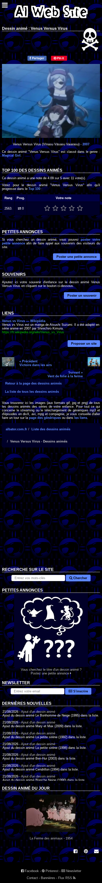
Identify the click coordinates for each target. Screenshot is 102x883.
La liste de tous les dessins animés (32, 391)
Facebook (31, 871)
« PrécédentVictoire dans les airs (35, 363)
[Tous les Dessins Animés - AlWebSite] (51, 19)
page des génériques (45, 418)
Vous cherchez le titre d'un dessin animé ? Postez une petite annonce (51, 671)
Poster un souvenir (82, 295)
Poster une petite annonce (76, 257)
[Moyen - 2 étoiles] (55, 208)
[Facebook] (75, 852)
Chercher (79, 578)
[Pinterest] (86, 852)
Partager (37, 58)
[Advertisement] (51, 511)
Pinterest (51, 871)
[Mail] (96, 852)
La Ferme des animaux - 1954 (51, 838)
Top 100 (34, 189)
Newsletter (73, 871)
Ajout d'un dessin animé (38, 712)
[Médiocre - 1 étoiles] (47, 208)
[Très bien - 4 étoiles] (72, 208)
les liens (80, 418)
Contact (32, 878)
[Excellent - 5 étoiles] (80, 208)
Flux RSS (65, 878)
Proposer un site (84, 343)
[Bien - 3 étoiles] (63, 208)
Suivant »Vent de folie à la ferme (65, 374)
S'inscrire (80, 691)
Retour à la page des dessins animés (33, 383)
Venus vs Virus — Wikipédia (23, 321)
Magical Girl (11, 155)
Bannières (48, 878)
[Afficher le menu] (5, 6)
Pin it (60, 58)
